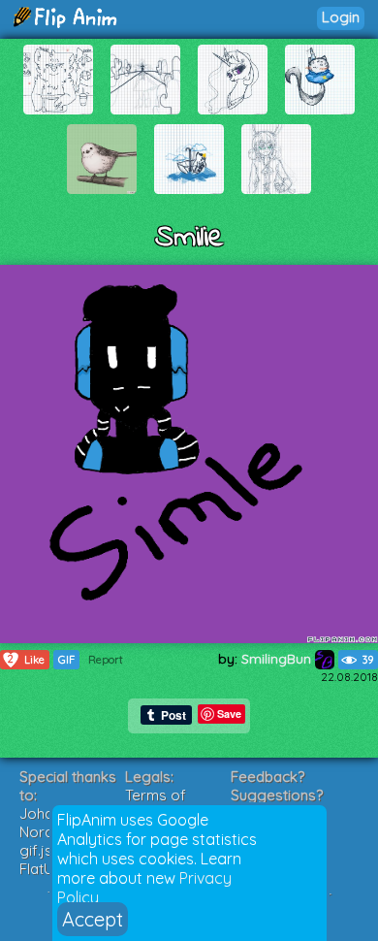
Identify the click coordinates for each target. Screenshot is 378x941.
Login (341, 17)
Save (229, 713)
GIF (66, 659)
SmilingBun (278, 658)
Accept (92, 919)
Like (26, 659)
